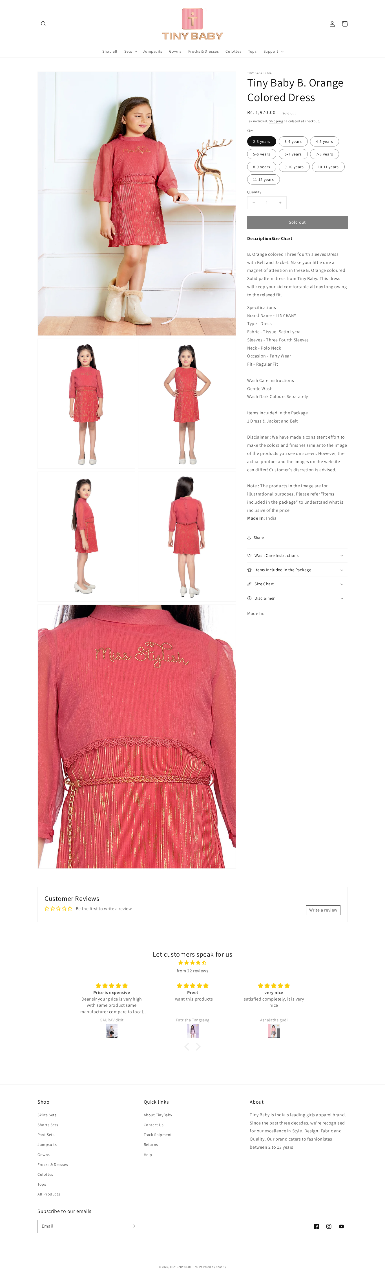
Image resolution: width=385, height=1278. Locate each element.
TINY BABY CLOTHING (184, 1267)
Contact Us (154, 1124)
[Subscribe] (133, 1226)
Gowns (43, 1154)
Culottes (45, 1174)
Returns (151, 1144)
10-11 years (328, 166)
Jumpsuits (47, 1144)
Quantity (254, 192)
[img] (192, 963)
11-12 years (263, 179)
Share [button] (259, 537)
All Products (48, 1194)
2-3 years (261, 141)
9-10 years (294, 166)
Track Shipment (158, 1134)
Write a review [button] (323, 910)
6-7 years (293, 154)
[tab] (259, 239)
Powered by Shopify (212, 1267)
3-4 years (293, 141)
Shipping (276, 121)
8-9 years (261, 166)
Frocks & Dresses (52, 1164)
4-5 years (324, 141)
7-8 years (324, 154)
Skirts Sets (47, 1114)
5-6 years (261, 154)
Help (148, 1154)
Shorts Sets (47, 1124)
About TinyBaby (158, 1114)
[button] (43, 24)
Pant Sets (45, 1134)
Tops (41, 1184)
